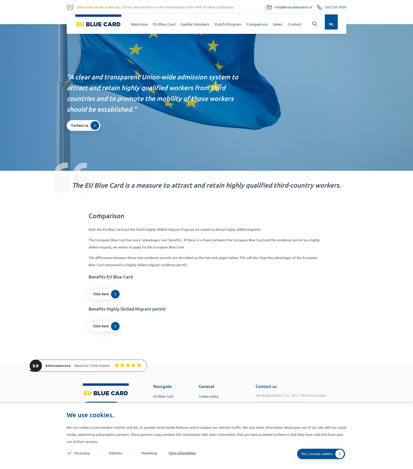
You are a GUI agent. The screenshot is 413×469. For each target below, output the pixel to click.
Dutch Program (228, 24)
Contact (294, 24)
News (278, 24)
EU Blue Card (164, 24)
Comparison (257, 24)
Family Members (195, 24)
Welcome (139, 24)
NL (331, 24)
